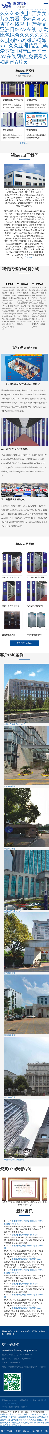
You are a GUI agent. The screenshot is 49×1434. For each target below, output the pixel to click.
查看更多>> (24, 143)
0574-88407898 (26, 1355)
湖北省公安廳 (10, 1097)
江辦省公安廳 (10, 973)
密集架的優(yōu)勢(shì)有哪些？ (25, 1235)
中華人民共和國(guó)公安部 (15, 724)
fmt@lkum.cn (15, 1363)
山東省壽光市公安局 (12, 911)
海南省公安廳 (10, 1035)
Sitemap (4, 1407)
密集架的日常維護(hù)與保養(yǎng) (26, 1259)
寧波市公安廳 (10, 849)
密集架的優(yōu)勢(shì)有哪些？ (25, 1284)
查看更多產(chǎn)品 (24, 643)
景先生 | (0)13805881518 (24, 1359)
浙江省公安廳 (10, 787)
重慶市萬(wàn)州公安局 (14, 1160)
